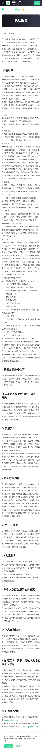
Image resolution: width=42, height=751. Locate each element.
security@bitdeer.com (30, 727)
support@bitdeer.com (12, 720)
